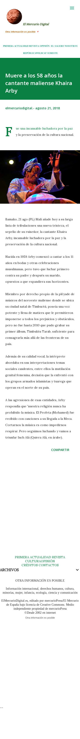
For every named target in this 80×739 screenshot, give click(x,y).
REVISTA (34, 45)
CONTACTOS (48, 565)
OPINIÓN (45, 45)
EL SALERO (57, 45)
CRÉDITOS (30, 565)
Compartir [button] (60, 450)
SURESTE (52, 53)
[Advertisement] (40, 508)
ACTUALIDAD (21, 45)
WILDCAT (41, 53)
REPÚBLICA (29, 53)
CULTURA (33, 561)
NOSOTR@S (71, 45)
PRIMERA (8, 45)
